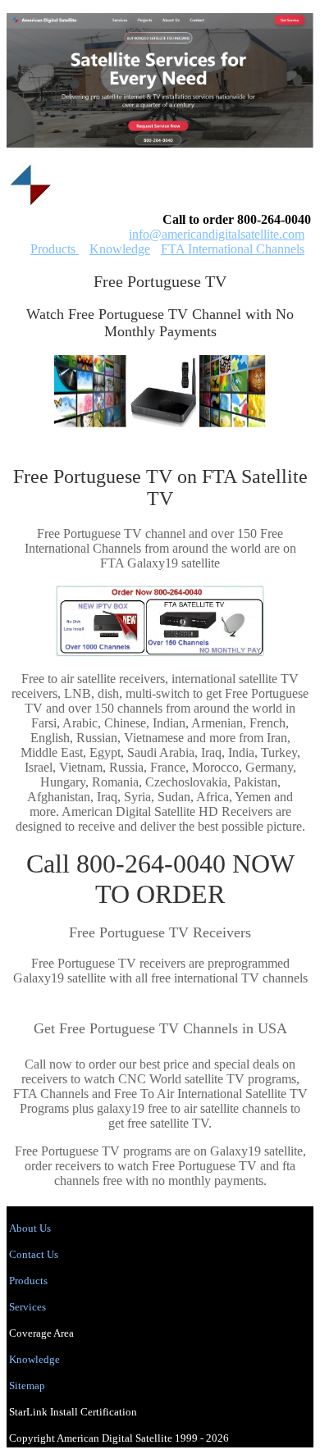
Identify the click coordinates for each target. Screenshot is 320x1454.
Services (27, 1307)
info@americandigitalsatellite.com (216, 234)
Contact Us (33, 1254)
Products (54, 249)
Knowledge (119, 249)
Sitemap (27, 1385)
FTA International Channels (232, 249)
